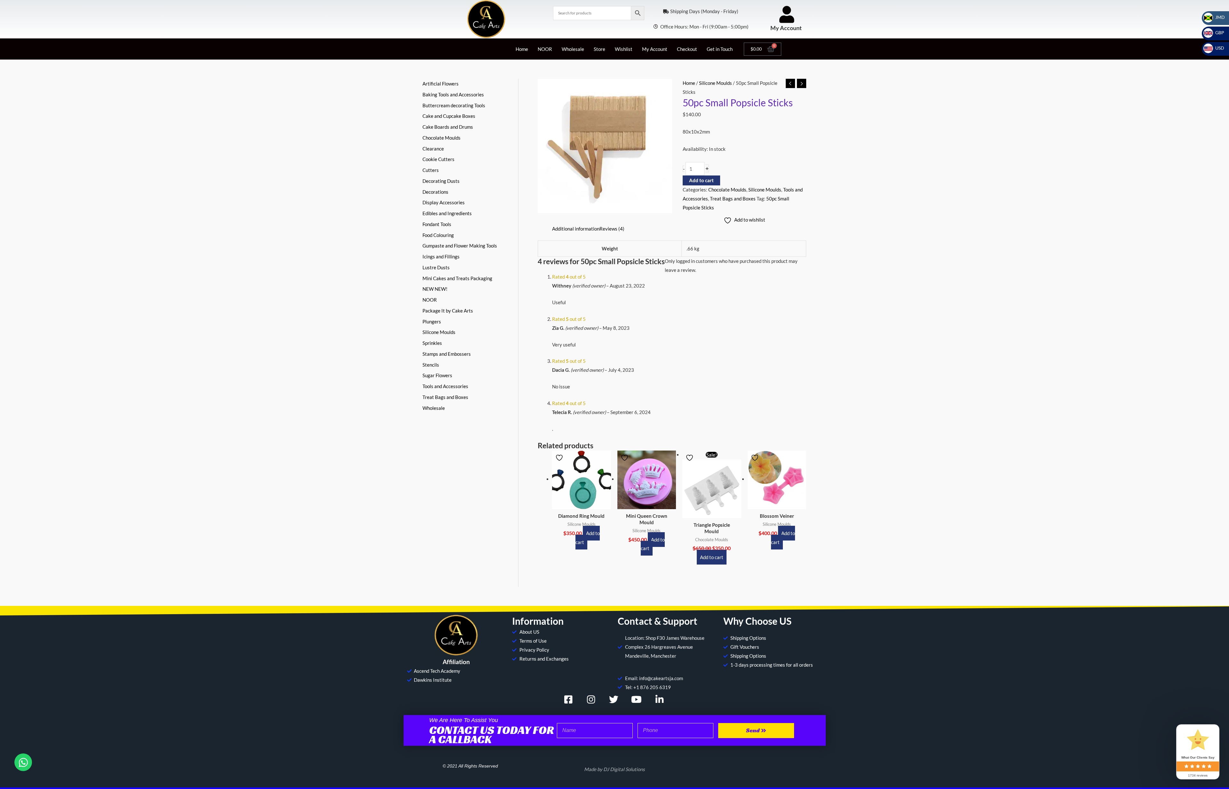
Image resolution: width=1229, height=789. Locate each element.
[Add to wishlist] (560, 458)
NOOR (545, 49)
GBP (1216, 32)
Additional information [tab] (575, 229)
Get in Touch (720, 49)
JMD (1216, 17)
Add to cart (701, 180)
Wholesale (573, 49)
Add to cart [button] (587, 537)
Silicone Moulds (715, 83)
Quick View (581, 504)
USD (1216, 48)
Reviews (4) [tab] (611, 229)
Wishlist (623, 49)
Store (599, 49)
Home (522, 49)
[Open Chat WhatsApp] (23, 762)
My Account (786, 27)
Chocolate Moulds (727, 189)
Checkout (687, 49)
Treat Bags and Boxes (733, 198)
